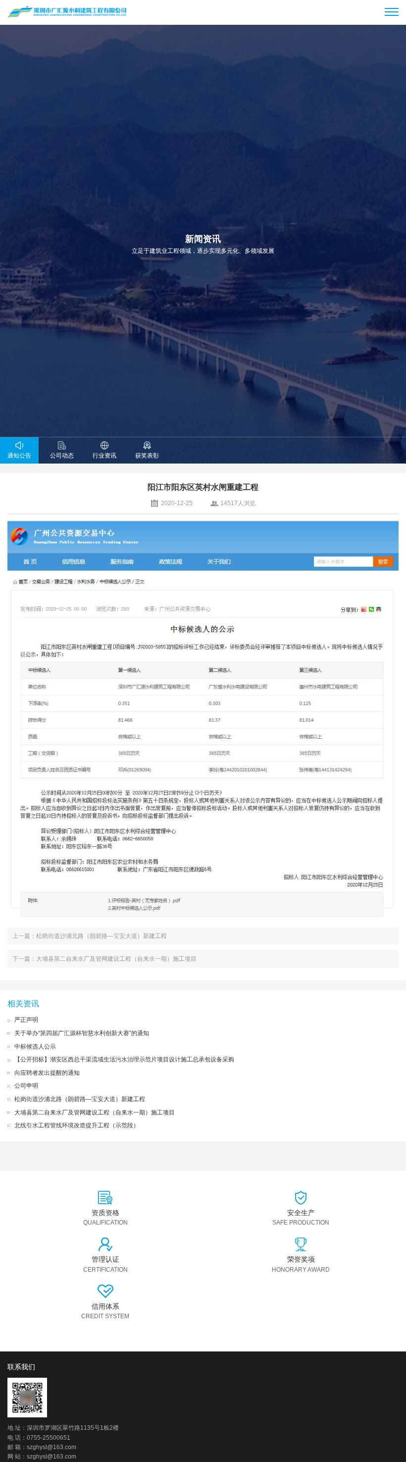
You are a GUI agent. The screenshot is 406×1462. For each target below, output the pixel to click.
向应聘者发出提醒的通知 (47, 1072)
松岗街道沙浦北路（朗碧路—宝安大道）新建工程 (79, 1099)
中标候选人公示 (35, 1046)
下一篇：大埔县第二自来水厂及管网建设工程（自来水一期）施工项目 (104, 958)
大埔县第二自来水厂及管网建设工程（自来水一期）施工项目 (94, 1112)
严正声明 (26, 1019)
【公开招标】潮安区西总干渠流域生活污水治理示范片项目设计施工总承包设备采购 (124, 1059)
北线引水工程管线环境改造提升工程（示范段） (76, 1125)
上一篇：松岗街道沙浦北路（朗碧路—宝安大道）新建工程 (89, 936)
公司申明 (26, 1085)
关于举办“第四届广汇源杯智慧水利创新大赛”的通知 (81, 1033)
